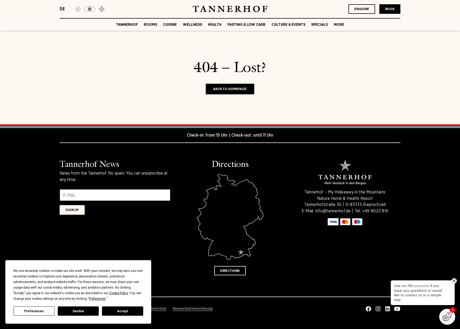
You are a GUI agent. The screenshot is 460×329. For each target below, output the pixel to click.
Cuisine (170, 24)
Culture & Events (288, 24)
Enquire (361, 9)
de (62, 8)
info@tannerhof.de (333, 210)
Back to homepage (230, 89)
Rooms (150, 24)
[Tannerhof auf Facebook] (368, 309)
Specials (319, 24)
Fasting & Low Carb (246, 24)
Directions (230, 271)
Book (390, 9)
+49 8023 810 (375, 210)
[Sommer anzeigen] (77, 9)
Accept (122, 311)
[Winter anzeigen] (101, 9)
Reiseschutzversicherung (192, 308)
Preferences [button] (97, 299)
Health (214, 24)
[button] (89, 9)
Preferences (34, 311)
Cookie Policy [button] (118, 293)
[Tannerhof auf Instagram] (378, 309)
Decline (78, 311)
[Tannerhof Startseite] (230, 9)
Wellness (192, 24)
